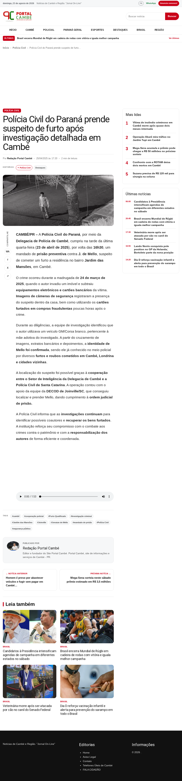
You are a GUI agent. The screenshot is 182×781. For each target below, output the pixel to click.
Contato (87, 761)
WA (7, 251)
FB (141, 3)
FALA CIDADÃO (92, 769)
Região (159, 30)
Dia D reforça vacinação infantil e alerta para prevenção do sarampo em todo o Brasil (86, 710)
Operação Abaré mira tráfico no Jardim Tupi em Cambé (151, 138)
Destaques (120, 30)
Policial (48, 30)
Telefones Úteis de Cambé (98, 765)
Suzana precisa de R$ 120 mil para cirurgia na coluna (153, 175)
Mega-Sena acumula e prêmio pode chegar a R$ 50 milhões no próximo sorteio (154, 151)
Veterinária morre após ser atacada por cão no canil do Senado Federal (27, 708)
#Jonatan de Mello (59, 522)
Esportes (97, 30)
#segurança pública (21, 529)
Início (13, 30)
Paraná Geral (72, 30)
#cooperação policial (34, 516)
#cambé (15, 516)
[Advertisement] (91, 79)
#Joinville (41, 522)
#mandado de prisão (82, 522)
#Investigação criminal (81, 516)
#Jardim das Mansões (22, 522)
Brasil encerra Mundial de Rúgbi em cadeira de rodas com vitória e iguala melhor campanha (68, 38)
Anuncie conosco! (168, 3)
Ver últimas (174, 38)
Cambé (30, 30)
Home (86, 752)
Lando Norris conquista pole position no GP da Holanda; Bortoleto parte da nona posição (153, 249)
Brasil (141, 30)
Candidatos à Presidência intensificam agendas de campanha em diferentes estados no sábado (29, 655)
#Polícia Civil (103, 522)
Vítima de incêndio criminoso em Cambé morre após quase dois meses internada (152, 125)
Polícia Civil (19, 47)
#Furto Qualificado (57, 516)
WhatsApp (151, 3)
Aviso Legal (89, 756)
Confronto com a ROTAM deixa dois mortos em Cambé (151, 164)
